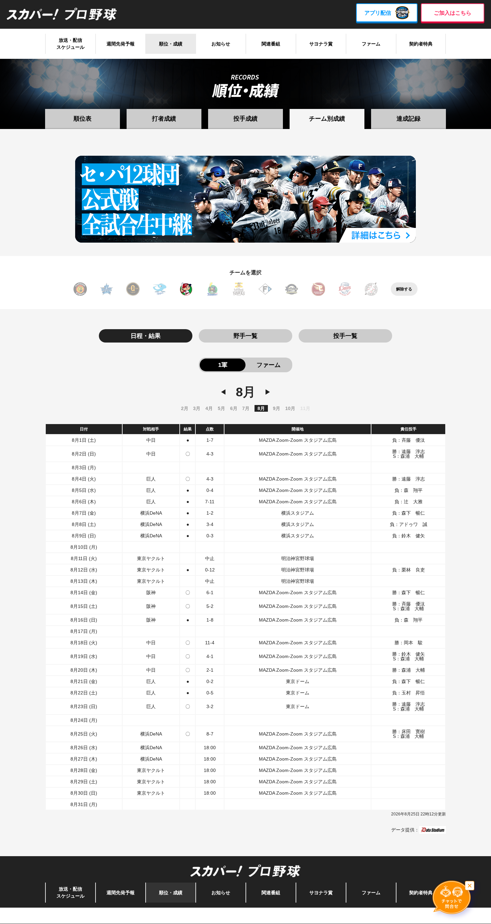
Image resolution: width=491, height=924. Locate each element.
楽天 (318, 289)
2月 (184, 408)
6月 (233, 408)
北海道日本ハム (265, 289)
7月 (246, 408)
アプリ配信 (377, 13)
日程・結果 (146, 336)
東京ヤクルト (212, 289)
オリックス (291, 289)
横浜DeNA (106, 289)
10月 (290, 408)
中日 (159, 289)
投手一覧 (345, 336)
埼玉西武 (344, 289)
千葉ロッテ (371, 289)
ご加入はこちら (452, 13)
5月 (221, 408)
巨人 (133, 289)
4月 (209, 408)
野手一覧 (245, 336)
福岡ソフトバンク (239, 289)
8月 (261, 408)
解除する (404, 289)
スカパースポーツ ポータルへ (245, 915)
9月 (276, 408)
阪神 (80, 289)
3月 (196, 408)
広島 (186, 289)
